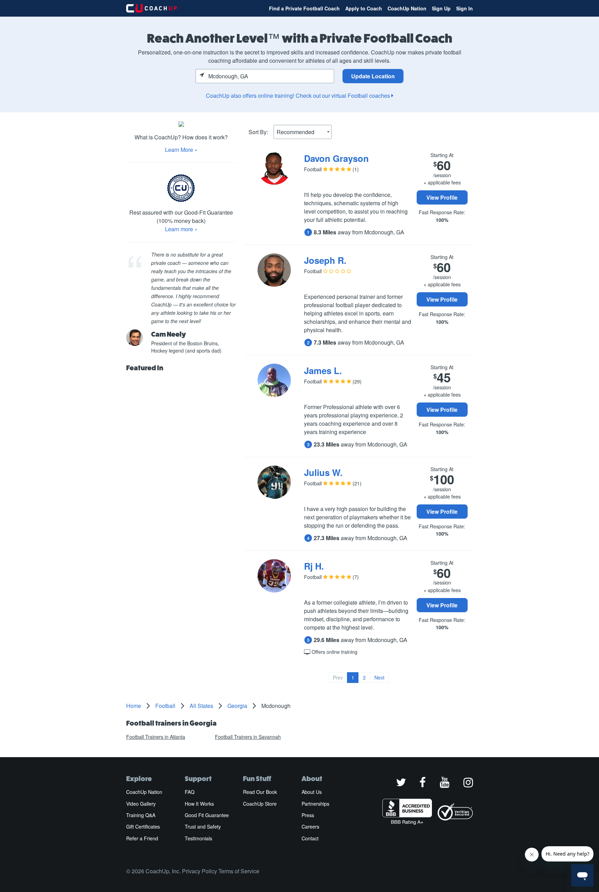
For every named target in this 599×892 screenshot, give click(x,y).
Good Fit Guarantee (207, 815)
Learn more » (181, 229)
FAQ (189, 791)
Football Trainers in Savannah (248, 736)
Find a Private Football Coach (304, 8)
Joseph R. (325, 260)
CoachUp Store (260, 803)
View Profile (442, 197)
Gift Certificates (143, 826)
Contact (310, 838)
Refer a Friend (142, 838)
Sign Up (441, 8)
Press (308, 815)
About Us (312, 791)
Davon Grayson (336, 158)
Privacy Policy (199, 871)
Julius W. (323, 472)
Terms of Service (238, 871)
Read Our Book (260, 791)
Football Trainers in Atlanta (155, 736)
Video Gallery (141, 803)
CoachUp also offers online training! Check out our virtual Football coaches (298, 95)
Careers (310, 826)
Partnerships (315, 803)
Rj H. (314, 566)
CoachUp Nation (407, 8)
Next (379, 677)
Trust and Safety (203, 826)
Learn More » (181, 150)
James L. (323, 370)
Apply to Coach (363, 8)
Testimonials (198, 838)
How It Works (199, 803)
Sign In (464, 8)
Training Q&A (140, 815)
